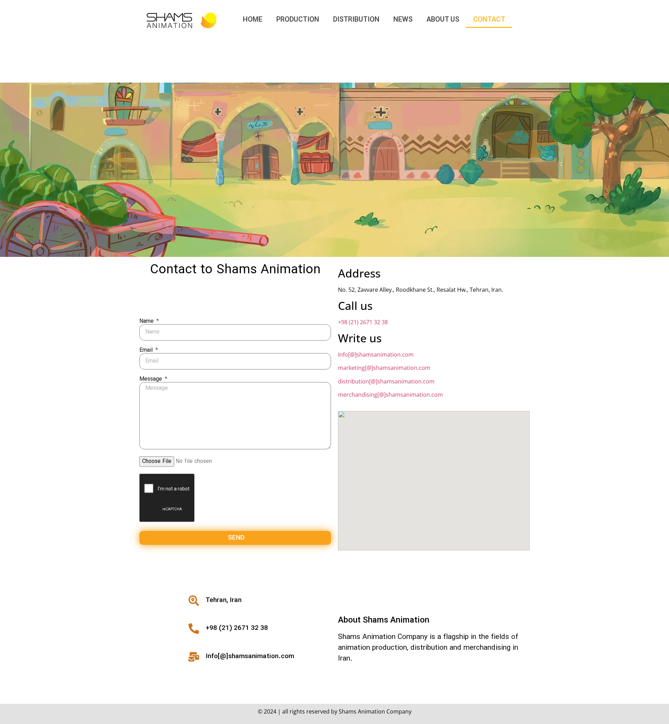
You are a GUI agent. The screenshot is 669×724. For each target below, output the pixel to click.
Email (146, 350)
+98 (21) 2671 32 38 (363, 322)
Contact (489, 20)
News (403, 20)
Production (297, 20)
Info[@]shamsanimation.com (376, 354)
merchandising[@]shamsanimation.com (390, 394)
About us (442, 20)
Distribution (356, 20)
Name (147, 321)
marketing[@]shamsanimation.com (384, 368)
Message (151, 379)
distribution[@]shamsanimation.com (386, 381)
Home (252, 20)
